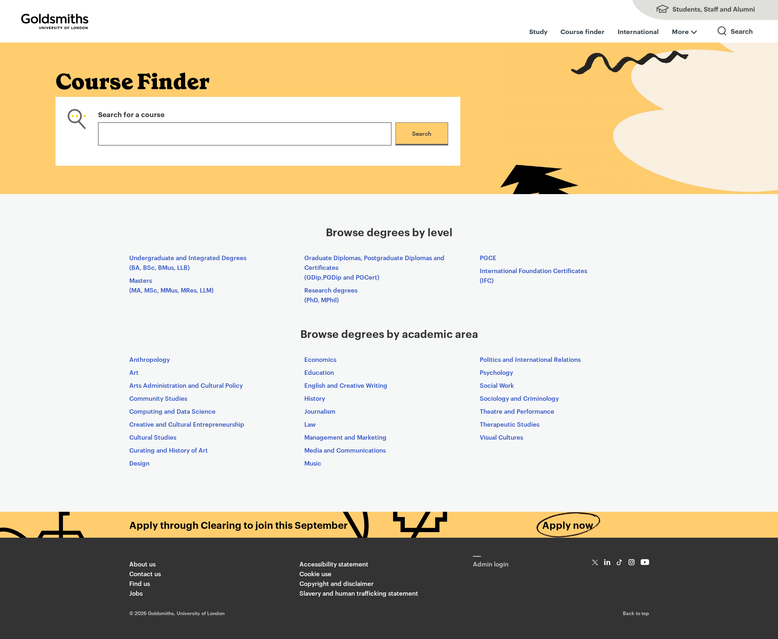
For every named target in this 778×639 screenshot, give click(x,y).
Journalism (320, 411)
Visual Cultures (501, 437)
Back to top (636, 612)
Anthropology (149, 359)
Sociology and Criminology (519, 398)
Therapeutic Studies (509, 424)
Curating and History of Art (168, 450)
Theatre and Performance (517, 411)
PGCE (488, 257)
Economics (320, 359)
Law (310, 424)
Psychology (496, 372)
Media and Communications (345, 450)
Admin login (491, 564)
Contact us (145, 573)
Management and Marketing (345, 437)
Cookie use (315, 573)
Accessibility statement (333, 564)
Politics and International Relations (530, 359)
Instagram (631, 562)
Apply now (567, 524)
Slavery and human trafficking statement (358, 593)
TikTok (619, 562)
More (680, 31)
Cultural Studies (152, 437)
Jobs (136, 593)
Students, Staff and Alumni (697, 10)
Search (735, 38)
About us (142, 564)
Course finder (582, 31)
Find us (139, 583)
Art (134, 372)
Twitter (595, 562)
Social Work (497, 385)
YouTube (645, 562)
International (638, 31)
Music (312, 463)
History (314, 398)
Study (538, 31)
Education (319, 372)
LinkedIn (607, 562)
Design (139, 463)
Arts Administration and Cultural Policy (186, 385)
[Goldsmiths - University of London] (54, 21)
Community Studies (158, 398)
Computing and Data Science (172, 411)
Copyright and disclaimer (336, 583)
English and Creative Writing (345, 385)
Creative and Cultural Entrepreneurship (186, 424)
